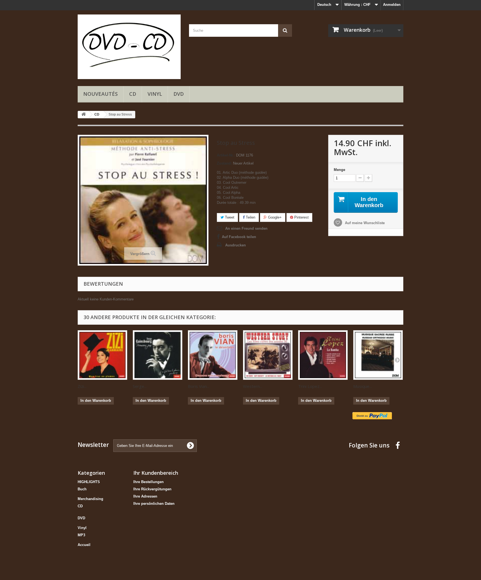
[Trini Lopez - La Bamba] (323, 355)
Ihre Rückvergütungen (152, 489)
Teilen (250, 217)
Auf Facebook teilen (239, 237)
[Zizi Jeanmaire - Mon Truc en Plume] (102, 355)
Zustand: (224, 163)
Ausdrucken (235, 245)
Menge (339, 170)
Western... (252, 386)
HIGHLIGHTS (89, 482)
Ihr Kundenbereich (155, 472)
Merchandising (90, 499)
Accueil (84, 545)
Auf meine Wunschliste (364, 223)
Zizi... (82, 386)
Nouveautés (100, 93)
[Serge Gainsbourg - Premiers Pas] (157, 355)
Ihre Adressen (145, 496)
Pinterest (301, 217)
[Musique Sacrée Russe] (378, 355)
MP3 (81, 535)
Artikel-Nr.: (226, 155)
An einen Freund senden (246, 228)
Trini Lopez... (310, 386)
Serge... (140, 386)
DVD (178, 93)
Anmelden (392, 5)
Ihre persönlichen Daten (154, 503)
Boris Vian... (198, 386)
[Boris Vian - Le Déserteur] (212, 355)
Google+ (274, 217)
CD (132, 93)
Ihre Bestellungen (148, 482)
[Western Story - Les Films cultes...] (268, 355)
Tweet (229, 217)
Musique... (362, 386)
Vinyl (155, 93)
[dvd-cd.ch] (129, 46)
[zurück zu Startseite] (83, 114)
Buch (82, 489)
